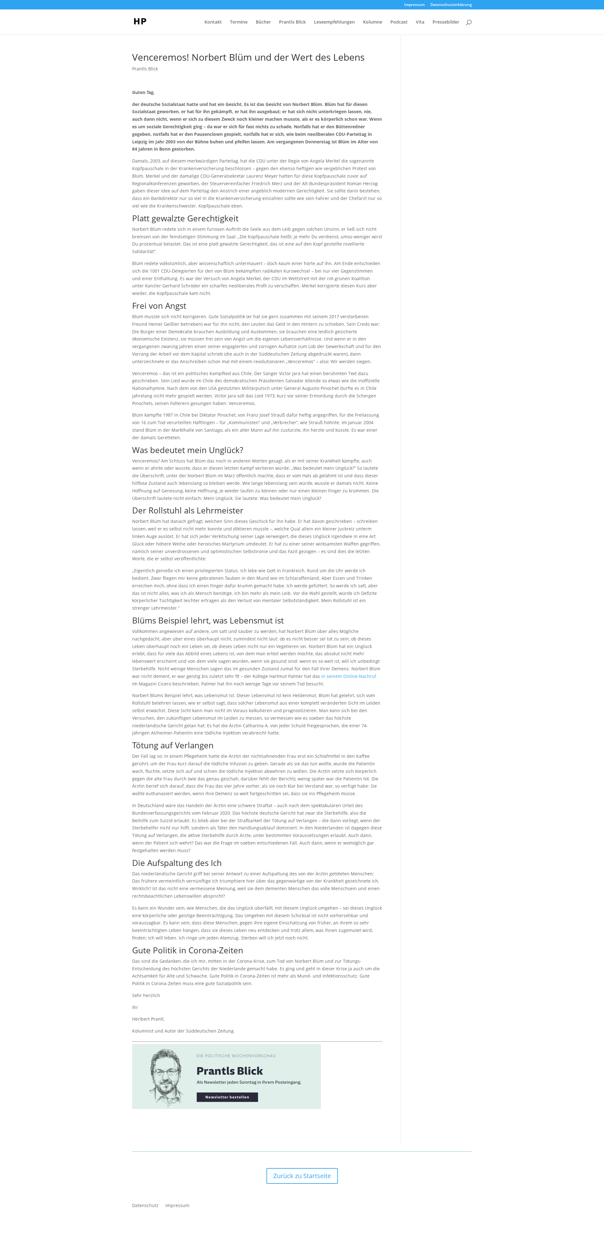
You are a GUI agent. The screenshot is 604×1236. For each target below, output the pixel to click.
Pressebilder (446, 22)
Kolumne (372, 22)
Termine (239, 22)
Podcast (399, 22)
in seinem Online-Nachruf (348, 676)
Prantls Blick (292, 22)
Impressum (414, 5)
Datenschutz (145, 1205)
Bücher (263, 22)
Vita (420, 22)
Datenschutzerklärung (451, 5)
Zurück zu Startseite (302, 1176)
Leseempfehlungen (334, 22)
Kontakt (213, 22)
